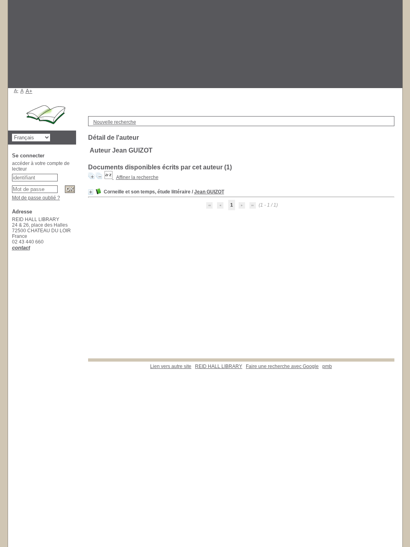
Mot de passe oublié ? (36, 198)
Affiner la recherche (137, 177)
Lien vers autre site (170, 366)
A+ (29, 91)
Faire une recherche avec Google (282, 366)
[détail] (90, 192)
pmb (327, 366)
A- (16, 90)
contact (21, 248)
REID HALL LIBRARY (218, 366)
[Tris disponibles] (109, 177)
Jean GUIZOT (209, 192)
